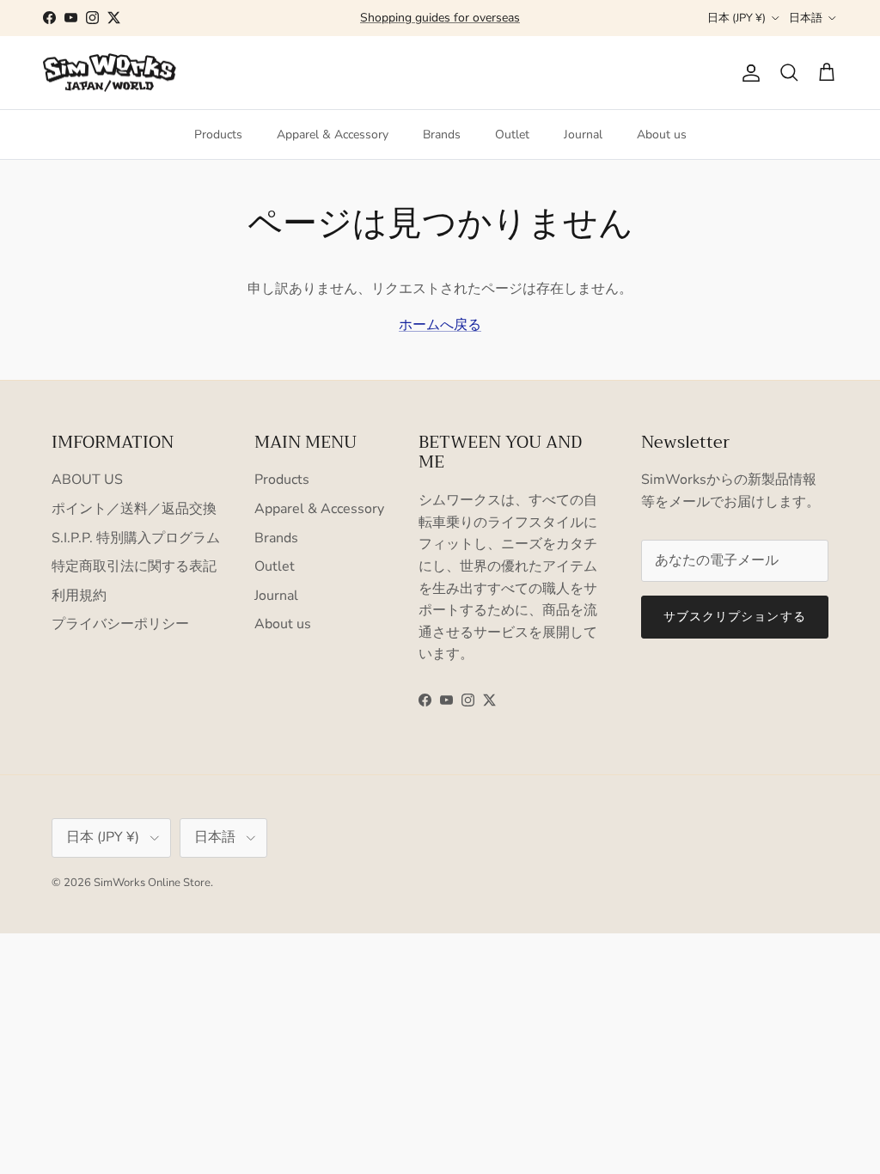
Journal (583, 134)
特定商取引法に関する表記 (134, 566)
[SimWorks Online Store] (109, 73)
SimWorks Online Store (152, 882)
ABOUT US (87, 479)
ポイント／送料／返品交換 (134, 508)
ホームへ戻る (440, 324)
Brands (442, 134)
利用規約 (79, 595)
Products (218, 134)
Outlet (512, 134)
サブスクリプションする (734, 616)
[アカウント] (747, 73)
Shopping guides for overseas (440, 17)
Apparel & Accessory (332, 134)
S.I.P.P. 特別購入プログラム (136, 538)
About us (662, 134)
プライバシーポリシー (120, 624)
